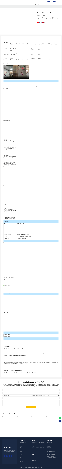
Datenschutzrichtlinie (37, 467)
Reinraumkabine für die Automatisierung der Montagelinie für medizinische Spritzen (38, 432)
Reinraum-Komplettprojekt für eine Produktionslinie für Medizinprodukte (52, 432)
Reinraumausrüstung (16, 6)
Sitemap (41, 467)
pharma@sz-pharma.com (52, 457)
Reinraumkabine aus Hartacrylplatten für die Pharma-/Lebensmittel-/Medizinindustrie (9, 432)
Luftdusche (21, 6)
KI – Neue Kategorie (9, 6)
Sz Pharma (4, 6)
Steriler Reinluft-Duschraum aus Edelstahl (30, 6)
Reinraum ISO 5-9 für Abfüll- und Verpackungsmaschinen (22, 431)
